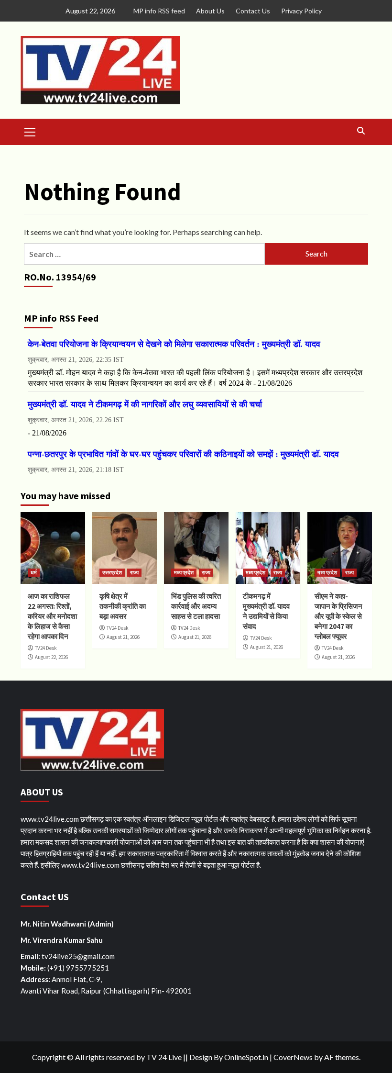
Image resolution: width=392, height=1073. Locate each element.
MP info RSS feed (159, 11)
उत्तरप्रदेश (112, 572)
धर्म (34, 572)
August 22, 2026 (51, 657)
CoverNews (293, 1057)
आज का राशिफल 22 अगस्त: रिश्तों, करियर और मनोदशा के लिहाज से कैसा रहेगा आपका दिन (52, 616)
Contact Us (253, 11)
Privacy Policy (301, 11)
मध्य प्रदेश (184, 572)
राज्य (134, 572)
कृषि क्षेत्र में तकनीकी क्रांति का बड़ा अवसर (122, 606)
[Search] (361, 131)
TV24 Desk (46, 648)
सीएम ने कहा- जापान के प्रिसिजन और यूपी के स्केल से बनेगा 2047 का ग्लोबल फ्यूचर (338, 616)
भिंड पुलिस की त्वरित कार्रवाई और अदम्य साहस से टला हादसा (196, 606)
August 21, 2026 (123, 637)
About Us (210, 11)
